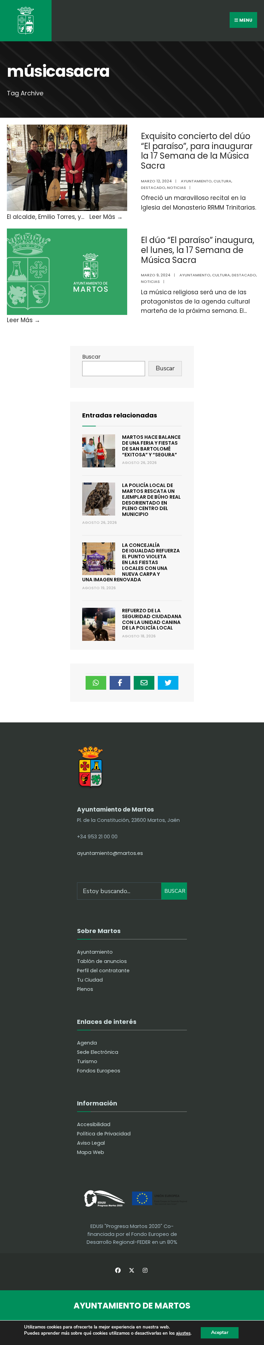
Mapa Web (90, 1152)
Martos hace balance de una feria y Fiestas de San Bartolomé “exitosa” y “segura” (151, 446)
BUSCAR (174, 891)
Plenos (85, 989)
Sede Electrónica (97, 1052)
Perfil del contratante (103, 970)
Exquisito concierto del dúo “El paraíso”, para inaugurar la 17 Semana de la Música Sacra (197, 150)
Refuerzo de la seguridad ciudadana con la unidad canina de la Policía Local (152, 619)
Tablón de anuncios (102, 961)
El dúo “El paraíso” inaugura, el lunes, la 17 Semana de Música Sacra (197, 250)
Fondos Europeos (98, 1070)
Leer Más (106, 217)
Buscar (91, 357)
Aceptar (219, 1332)
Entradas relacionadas (119, 415)
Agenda (87, 1042)
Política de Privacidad (104, 1133)
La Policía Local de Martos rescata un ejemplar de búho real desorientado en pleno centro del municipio (151, 500)
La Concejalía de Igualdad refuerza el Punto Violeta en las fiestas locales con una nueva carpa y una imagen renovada (131, 562)
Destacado (153, 187)
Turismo (87, 1061)
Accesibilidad (93, 1124)
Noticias (176, 187)
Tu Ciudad (90, 979)
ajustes (183, 1333)
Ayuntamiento (196, 181)
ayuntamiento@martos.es (110, 853)
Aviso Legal (91, 1143)
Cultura (222, 181)
